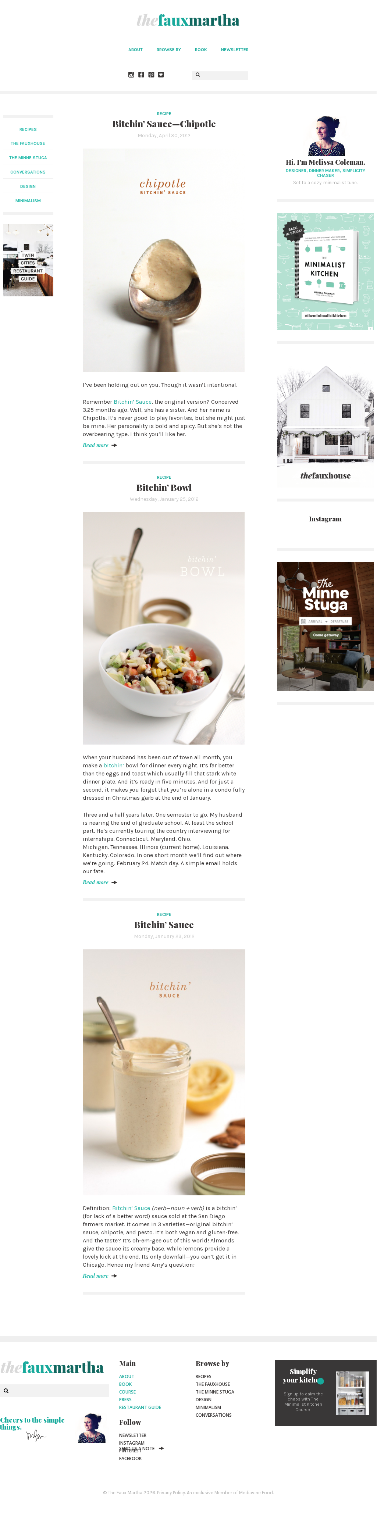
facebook (130, 1458)
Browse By (169, 49)
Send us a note (136, 1448)
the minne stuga (28, 157)
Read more (96, 445)
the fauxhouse (28, 143)
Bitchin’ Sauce (133, 401)
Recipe (164, 113)
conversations (28, 172)
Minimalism (208, 1407)
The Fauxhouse (213, 1384)
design (28, 186)
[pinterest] (151, 75)
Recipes (28, 129)
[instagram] (131, 75)
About (135, 49)
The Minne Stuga (215, 1392)
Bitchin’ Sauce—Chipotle (164, 123)
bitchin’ (113, 765)
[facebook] (141, 75)
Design (203, 1399)
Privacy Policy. (171, 1492)
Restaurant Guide (140, 1407)
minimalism (28, 200)
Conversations (214, 1415)
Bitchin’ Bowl (164, 487)
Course (127, 1392)
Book (201, 49)
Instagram (132, 1443)
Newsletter (235, 49)
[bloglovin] (161, 75)
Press (125, 1399)
